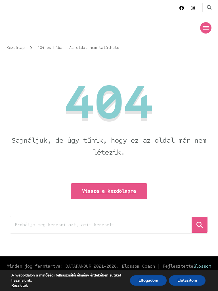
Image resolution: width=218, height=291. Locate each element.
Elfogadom (148, 280)
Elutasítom (187, 280)
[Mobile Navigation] (205, 28)
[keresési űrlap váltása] (209, 7)
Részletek (19, 285)
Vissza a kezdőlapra (109, 191)
